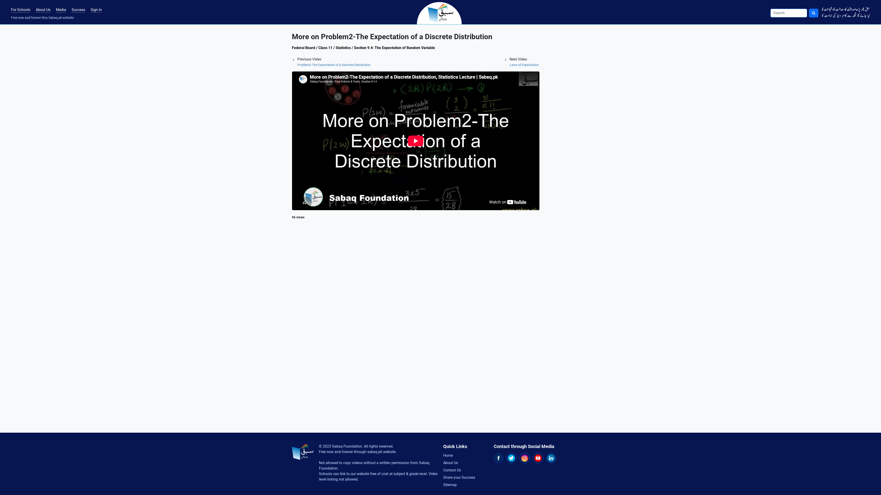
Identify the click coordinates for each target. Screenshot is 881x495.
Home (448, 455)
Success (78, 10)
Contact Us (452, 470)
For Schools (20, 10)
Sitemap (450, 485)
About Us (43, 10)
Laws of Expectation (524, 65)
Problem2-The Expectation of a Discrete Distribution (334, 65)
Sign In (96, 10)
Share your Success (459, 477)
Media (61, 10)
